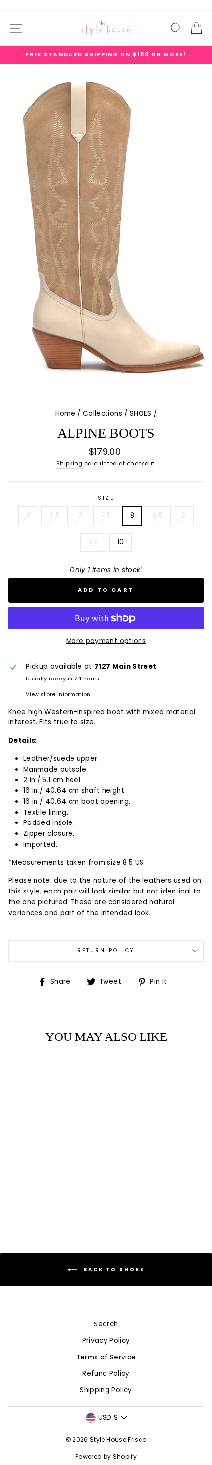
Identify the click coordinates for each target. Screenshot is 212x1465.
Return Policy (106, 950)
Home (65, 413)
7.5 (106, 515)
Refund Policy (105, 1373)
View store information (58, 694)
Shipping (69, 463)
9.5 (93, 542)
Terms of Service (106, 1357)
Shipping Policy (106, 1389)
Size (106, 497)
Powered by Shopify (106, 1456)
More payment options (106, 640)
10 (120, 542)
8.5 (158, 515)
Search (106, 1324)
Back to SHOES (113, 1269)
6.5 (54, 515)
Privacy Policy (106, 1340)
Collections (102, 413)
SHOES (141, 413)
